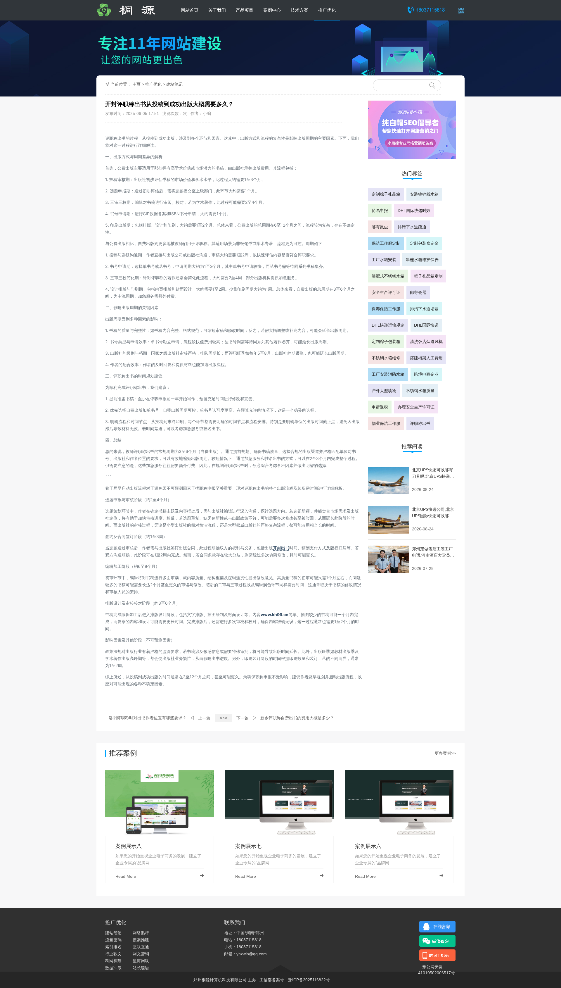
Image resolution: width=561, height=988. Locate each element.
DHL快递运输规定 (388, 325)
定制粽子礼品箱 (386, 194)
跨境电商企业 (426, 374)
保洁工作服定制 (386, 243)
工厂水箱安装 (384, 259)
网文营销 (141, 953)
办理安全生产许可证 (416, 407)
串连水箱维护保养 (422, 259)
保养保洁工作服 (386, 308)
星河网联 (141, 960)
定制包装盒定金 (424, 243)
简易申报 (380, 210)
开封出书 (281, 547)
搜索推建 (141, 939)
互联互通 (141, 946)
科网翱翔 (113, 960)
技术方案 (299, 10)
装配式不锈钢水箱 (388, 276)
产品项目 (244, 10)
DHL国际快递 (426, 325)
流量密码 (113, 939)
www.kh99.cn (274, 614)
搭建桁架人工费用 (426, 358)
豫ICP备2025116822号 (309, 979)
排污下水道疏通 (412, 227)
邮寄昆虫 (380, 227)
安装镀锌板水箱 (424, 194)
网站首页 (189, 10)
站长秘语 (141, 967)
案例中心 (272, 10)
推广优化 (327, 10)
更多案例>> (445, 753)
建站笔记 (174, 84)
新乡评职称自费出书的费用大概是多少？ (297, 717)
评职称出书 (420, 423)
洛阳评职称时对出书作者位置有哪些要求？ (147, 717)
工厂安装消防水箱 (388, 374)
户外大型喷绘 (384, 390)
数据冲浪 (113, 967)
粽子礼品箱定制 (428, 276)
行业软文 (113, 953)
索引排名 (113, 946)
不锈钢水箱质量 (420, 390)
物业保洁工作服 (386, 423)
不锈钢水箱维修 (386, 358)
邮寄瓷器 (418, 292)
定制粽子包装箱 (386, 341)
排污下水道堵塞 (424, 308)
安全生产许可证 (386, 292)
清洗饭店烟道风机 (426, 341)
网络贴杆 (141, 932)
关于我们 (217, 10)
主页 (136, 84)
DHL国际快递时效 (414, 210)
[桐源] (131, 10)
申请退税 (380, 407)
